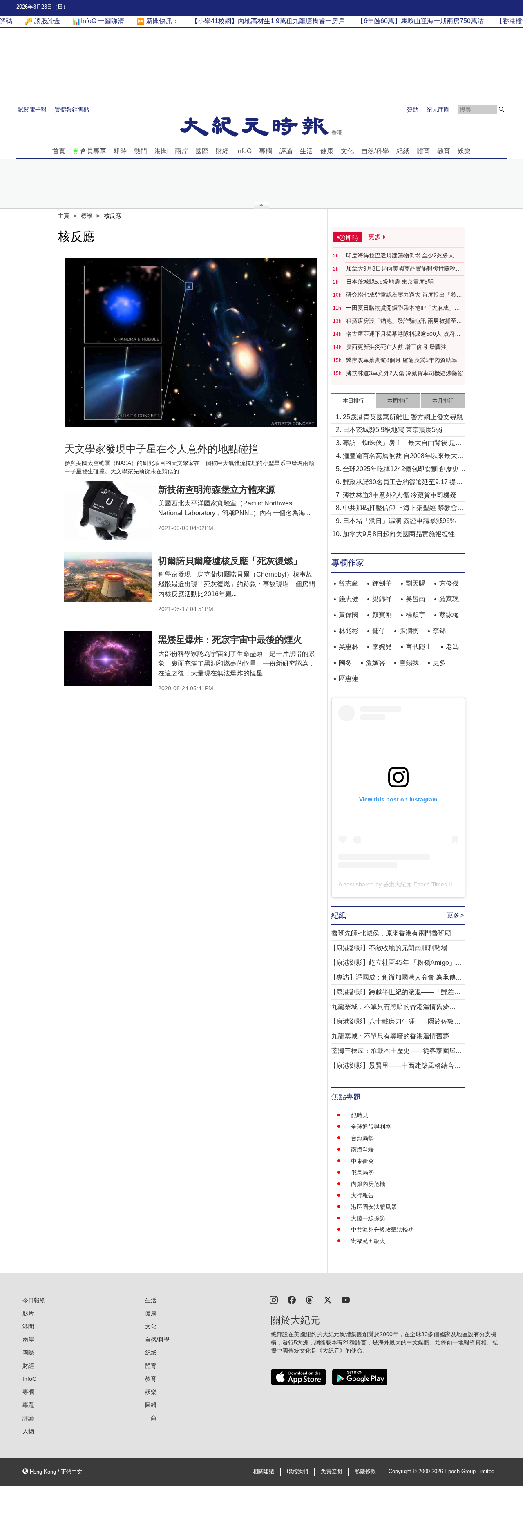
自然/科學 (375, 151)
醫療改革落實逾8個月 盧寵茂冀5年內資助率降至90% (404, 360)
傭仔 (378, 630)
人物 (28, 1431)
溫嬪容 (375, 662)
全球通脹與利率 (371, 1126)
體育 (423, 151)
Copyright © (403, 1471)
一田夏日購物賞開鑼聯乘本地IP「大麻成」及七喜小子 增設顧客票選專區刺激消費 (403, 308)
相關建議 (263, 1471)
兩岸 (181, 151)
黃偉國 (348, 614)
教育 (443, 151)
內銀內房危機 (368, 1184)
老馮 (452, 646)
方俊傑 (449, 583)
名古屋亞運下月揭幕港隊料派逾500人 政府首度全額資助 (403, 334)
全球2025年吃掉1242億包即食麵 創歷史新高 (404, 469)
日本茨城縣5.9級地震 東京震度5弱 (390, 281)
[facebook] (292, 1299)
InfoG (244, 151)
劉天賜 (415, 583)
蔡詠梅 (449, 614)
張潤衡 (409, 630)
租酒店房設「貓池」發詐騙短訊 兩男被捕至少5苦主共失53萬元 (404, 321)
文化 (347, 151)
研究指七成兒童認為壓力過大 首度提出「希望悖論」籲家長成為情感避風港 (404, 295)
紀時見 (359, 1115)
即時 (120, 151)
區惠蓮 (348, 678)
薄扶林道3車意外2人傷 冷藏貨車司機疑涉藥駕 (404, 373)
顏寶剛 (382, 614)
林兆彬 (348, 630)
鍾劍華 (382, 583)
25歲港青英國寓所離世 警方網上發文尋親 (403, 417)
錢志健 (348, 598)
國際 (201, 151)
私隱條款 (365, 1471)
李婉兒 (382, 646)
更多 (439, 662)
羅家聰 (449, 598)
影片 (28, 1313)
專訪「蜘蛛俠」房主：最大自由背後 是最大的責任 (402, 443)
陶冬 (345, 662)
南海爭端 (362, 1149)
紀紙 (402, 151)
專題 (28, 1405)
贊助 (412, 109)
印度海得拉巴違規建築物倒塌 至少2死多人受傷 (403, 255)
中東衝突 (362, 1161)
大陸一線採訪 (368, 1218)
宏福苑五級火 (368, 1241)
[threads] (310, 1299)
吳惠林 (348, 646)
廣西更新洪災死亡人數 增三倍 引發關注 (396, 347)
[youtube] (346, 1299)
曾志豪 (348, 583)
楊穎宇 (415, 614)
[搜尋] (501, 109)
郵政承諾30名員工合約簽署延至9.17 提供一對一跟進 (403, 483)
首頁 (58, 151)
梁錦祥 (382, 598)
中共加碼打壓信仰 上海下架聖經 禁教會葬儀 (403, 508)
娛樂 (464, 151)
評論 (286, 151)
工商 (150, 1418)
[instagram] (274, 1299)
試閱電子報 (32, 109)
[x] (328, 1299)
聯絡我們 (297, 1471)
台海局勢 (362, 1138)
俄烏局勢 (362, 1172)
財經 (222, 151)
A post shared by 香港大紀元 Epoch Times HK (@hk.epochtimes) (421, 884)
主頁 (63, 215)
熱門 (140, 151)
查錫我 (409, 662)
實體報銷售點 (72, 109)
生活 (306, 151)
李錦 (439, 630)
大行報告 (362, 1195)
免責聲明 (331, 1471)
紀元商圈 (438, 109)
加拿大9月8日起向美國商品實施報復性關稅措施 (403, 269)
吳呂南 (415, 598)
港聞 (161, 151)
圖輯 (150, 1405)
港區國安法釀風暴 (374, 1206)
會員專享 (93, 151)
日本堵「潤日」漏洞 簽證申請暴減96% (399, 520)
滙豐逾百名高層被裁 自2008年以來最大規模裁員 (403, 456)
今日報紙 (33, 1300)
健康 (326, 151)
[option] (191, 343)
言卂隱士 (419, 646)
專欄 (265, 151)
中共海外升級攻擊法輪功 (382, 1229)
